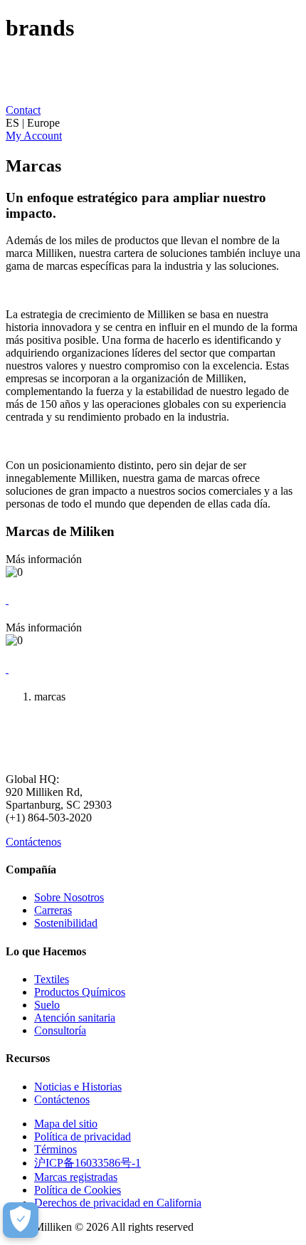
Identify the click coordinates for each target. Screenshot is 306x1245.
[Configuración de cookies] (20, 1220)
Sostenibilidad (65, 923)
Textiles (51, 979)
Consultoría (60, 1030)
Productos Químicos (79, 992)
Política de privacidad (82, 1136)
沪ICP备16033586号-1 (87, 1163)
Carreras (53, 910)
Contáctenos (33, 842)
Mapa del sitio (65, 1124)
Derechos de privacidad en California (117, 1203)
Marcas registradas (75, 1177)
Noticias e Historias (78, 1087)
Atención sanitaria (74, 1018)
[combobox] (153, 123)
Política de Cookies (77, 1190)
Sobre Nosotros (69, 897)
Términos (55, 1149)
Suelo (47, 1005)
